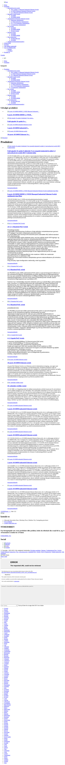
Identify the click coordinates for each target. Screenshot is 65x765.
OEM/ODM (7, 43)
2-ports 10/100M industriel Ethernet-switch (22, 435)
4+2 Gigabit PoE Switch (15, 338)
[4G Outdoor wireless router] (15, 382)
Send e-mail (4, 556)
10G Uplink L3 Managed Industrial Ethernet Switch (25, 9)
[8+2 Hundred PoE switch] (14, 301)
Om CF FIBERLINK (10, 47)
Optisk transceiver (56, 552)
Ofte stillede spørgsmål (10, 46)
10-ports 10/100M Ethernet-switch (19, 363)
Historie (9, 49)
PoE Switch (10, 26)
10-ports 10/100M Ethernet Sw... (18, 134)
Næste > (7, 511)
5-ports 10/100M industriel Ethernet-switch (22, 409)
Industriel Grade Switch (13, 14)
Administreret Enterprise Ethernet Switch (18, 18)
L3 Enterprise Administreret (18, 25)
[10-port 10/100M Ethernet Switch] (17, 359)
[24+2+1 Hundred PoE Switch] (16, 223)
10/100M (13, 15)
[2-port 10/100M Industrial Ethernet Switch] (19, 431)
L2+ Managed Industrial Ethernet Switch (22, 12)
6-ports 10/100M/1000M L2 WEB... (19, 115)
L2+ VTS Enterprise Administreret (20, 23)
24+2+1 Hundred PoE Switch (17, 227)
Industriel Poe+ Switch (34, 552)
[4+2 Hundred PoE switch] (14, 266)
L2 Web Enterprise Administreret (19, 21)
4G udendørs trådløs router (16, 386)
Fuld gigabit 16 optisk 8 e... (16, 121)
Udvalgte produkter (35, 550)
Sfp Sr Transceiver (46, 552)
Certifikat (9, 51)
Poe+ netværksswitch (22, 552)
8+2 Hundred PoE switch (16, 305)
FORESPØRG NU (6, 536)
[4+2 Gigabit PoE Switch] (14, 335)
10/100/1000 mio (15, 38)
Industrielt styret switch (13, 8)
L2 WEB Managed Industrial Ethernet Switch (23, 11)
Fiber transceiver (11, 37)
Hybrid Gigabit (15, 31)
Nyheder (6, 44)
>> (10, 511)
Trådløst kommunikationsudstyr (15, 41)
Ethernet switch (11, 32)
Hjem (5, 5)
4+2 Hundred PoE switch (16, 269)
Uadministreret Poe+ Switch (53, 550)
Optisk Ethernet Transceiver (8, 552)
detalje (15, 188)
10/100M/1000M (15, 17)
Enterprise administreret (17, 20)
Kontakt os (7, 52)
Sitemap (43, 550)
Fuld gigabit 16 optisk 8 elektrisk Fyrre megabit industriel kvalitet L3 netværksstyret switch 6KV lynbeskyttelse (31, 152)
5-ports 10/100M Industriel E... (18, 128)
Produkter (6, 6)
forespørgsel (10, 188)
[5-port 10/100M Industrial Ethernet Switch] (19, 405)
